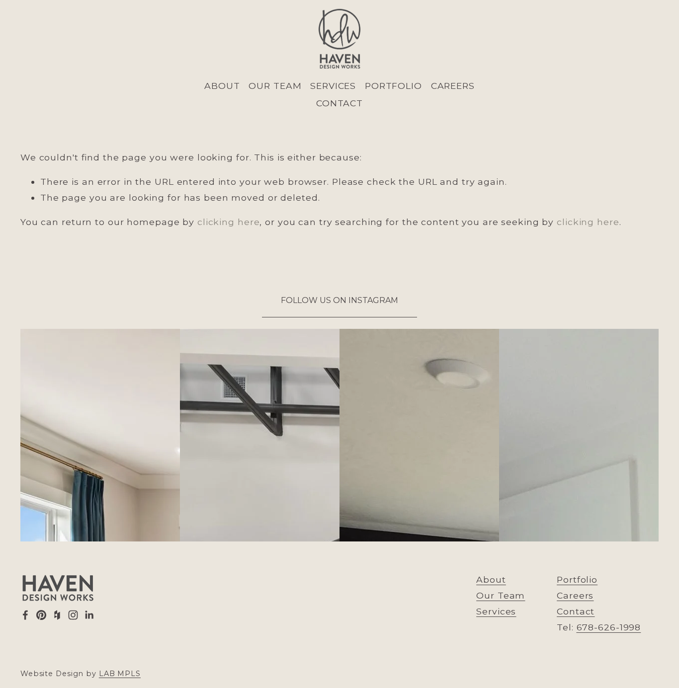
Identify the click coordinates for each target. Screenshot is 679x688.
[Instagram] (73, 615)
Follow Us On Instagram (339, 300)
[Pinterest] (41, 615)
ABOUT (222, 85)
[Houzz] (57, 615)
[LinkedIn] (89, 615)
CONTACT (339, 103)
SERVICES (333, 85)
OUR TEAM (275, 85)
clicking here (228, 222)
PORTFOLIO (393, 85)
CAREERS (453, 85)
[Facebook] (25, 615)
